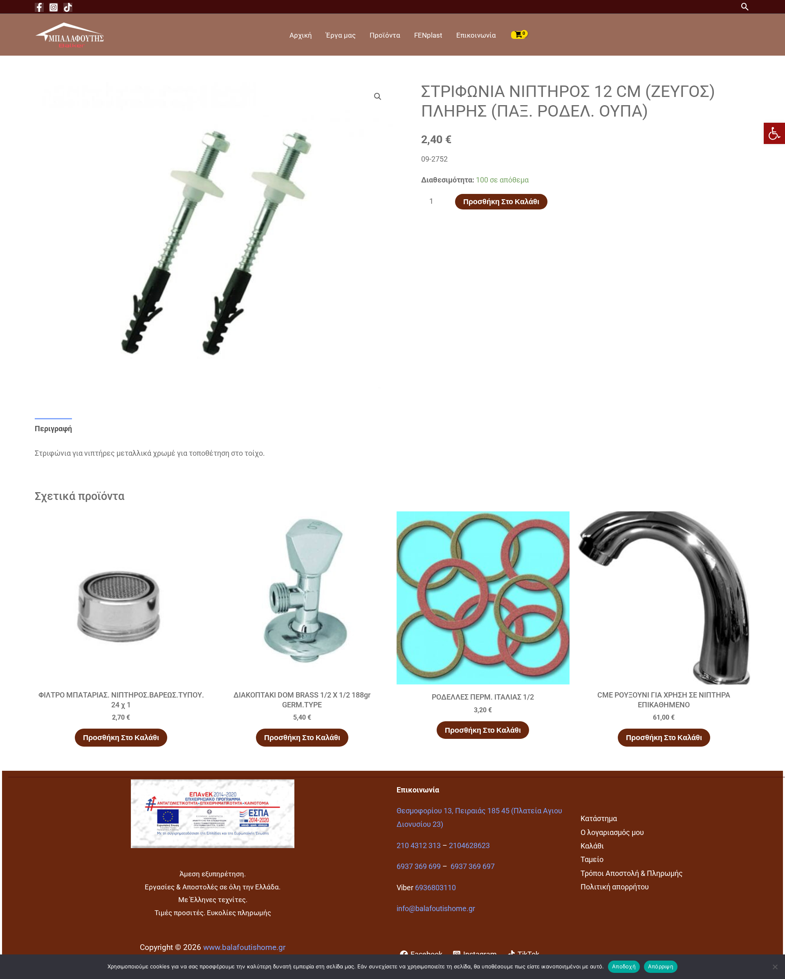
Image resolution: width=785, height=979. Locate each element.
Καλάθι (592, 846)
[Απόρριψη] (775, 967)
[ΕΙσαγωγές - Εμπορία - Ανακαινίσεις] (69, 34)
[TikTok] (67, 7)
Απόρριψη (660, 966)
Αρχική (300, 35)
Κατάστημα (599, 818)
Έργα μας (341, 35)
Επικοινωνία (476, 35)
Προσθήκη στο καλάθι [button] (121, 737)
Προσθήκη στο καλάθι (501, 201)
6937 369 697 (473, 866)
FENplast (428, 35)
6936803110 (435, 887)
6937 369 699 (419, 866)
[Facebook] (39, 7)
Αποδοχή (624, 966)
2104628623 (469, 845)
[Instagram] (53, 7)
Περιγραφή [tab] (53, 428)
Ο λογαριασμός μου (612, 832)
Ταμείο (592, 859)
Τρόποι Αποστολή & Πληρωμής (632, 873)
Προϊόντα (385, 35)
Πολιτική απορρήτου (615, 886)
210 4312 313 (419, 845)
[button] (774, 133)
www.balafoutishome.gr (244, 947)
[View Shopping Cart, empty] (518, 34)
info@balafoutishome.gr (436, 908)
